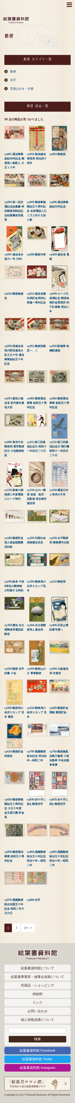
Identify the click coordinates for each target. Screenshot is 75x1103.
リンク (37, 1002)
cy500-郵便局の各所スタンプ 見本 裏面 (14, 712)
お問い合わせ (38, 1011)
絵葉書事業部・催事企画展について (37, 977)
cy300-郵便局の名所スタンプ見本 (36, 586)
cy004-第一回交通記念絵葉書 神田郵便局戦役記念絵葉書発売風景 (14, 211)
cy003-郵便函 (57, 154)
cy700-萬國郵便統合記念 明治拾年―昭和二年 (37, 756)
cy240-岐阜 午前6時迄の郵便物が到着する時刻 (14, 586)
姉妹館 (37, 994)
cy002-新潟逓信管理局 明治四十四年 (37, 158)
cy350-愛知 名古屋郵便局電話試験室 (14, 630)
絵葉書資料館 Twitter (37, 1059)
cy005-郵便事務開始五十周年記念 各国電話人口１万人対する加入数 (37, 211)
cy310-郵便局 (57, 581)
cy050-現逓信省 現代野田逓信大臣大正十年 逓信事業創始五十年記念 (14, 354)
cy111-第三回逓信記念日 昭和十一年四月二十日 (37, 446)
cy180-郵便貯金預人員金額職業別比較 (13, 542)
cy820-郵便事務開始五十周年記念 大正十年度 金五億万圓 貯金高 (14, 808)
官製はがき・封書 (22, 88)
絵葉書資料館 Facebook (37, 1050)
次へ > (28, 927)
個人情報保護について (37, 1019)
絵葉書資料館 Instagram (37, 1067)
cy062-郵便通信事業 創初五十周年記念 (59, 403)
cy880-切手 (33, 899)
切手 (13, 80)
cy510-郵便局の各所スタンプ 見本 (37, 712)
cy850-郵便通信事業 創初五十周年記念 (14, 856)
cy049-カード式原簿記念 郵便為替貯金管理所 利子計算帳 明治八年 (59, 302)
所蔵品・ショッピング (37, 985)
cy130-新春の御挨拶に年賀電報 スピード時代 (13, 494)
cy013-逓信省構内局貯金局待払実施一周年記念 (36, 298)
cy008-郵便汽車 (36, 254)
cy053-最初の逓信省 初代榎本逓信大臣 (14, 403)
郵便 (13, 71)
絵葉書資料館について (37, 968)
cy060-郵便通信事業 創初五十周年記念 (37, 403)
